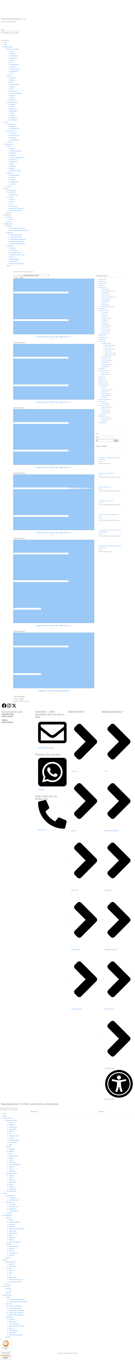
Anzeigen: (16, 277)
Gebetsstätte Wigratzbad (17, 244)
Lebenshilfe (13, 160)
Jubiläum (9, 217)
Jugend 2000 (13, 261)
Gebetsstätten (102, 310)
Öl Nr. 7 (107, 351)
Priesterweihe (14, 71)
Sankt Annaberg (106, 326)
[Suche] (19, 32)
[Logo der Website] (6, 13)
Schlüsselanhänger (15, 93)
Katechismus (14, 250)
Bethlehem (102, 283)
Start (5, 42)
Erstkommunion (14, 64)
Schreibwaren (14, 182)
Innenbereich (11, 131)
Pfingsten (12, 53)
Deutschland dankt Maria (17, 228)
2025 (11, 219)
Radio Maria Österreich (17, 208)
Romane (12, 168)
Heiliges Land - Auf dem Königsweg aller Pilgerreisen (53, 691)
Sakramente (13, 58)
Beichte (12, 60)
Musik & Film (102, 370)
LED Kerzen (13, 133)
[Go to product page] (110, 453)
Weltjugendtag (14, 259)
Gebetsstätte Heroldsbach (18, 239)
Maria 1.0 (13, 257)
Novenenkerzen (14, 135)
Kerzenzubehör (106, 357)
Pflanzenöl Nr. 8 (109, 355)
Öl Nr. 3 (107, 347)
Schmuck (12, 95)
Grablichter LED (14, 129)
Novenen (12, 179)
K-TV (11, 204)
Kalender (12, 177)
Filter (116, 440)
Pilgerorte (13, 166)
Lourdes (12, 115)
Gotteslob (13, 153)
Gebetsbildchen (14, 175)
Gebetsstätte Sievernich (17, 241)
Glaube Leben (8, 224)
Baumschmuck (105, 419)
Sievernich (13, 109)
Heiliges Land (105, 318)
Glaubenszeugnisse (16, 151)
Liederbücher (14, 162)
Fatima (12, 113)
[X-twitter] (14, 705)
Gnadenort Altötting (16, 235)
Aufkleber (13, 78)
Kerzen (6, 122)
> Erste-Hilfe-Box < (12, 120)
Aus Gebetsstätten (12, 102)
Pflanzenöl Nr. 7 (109, 353)
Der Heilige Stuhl (15, 252)
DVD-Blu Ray (13, 195)
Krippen (104, 420)
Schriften (9, 173)
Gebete (12, 148)
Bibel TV (12, 199)
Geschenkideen (14, 84)
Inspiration (10, 246)
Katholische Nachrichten (17, 255)
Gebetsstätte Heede (16, 237)
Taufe (11, 73)
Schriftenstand (8, 144)
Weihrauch (13, 100)
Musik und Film (11, 190)
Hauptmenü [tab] (34, 1111)
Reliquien (101, 380)
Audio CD (12, 193)
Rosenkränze (14, 91)
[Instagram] (9, 705)
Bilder (11, 82)
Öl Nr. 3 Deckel (108, 349)
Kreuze (12, 89)
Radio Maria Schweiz (16, 210)
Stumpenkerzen (14, 140)
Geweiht (12, 87)
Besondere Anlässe (13, 49)
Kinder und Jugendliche (17, 157)
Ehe (11, 62)
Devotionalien (8, 47)
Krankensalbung (15, 69)
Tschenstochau (106, 330)
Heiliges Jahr (102, 337)
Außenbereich (11, 124)
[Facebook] (4, 705)
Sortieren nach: (18, 275)
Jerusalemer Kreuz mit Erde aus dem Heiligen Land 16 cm (54, 337)
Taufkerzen (105, 366)
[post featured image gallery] (27, 292)
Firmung (12, 67)
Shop (5, 45)
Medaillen (104, 403)
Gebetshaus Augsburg (16, 263)
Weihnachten (14, 56)
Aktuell (9, 226)
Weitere (9, 76)
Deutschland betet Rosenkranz (19, 230)
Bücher (9, 146)
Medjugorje (13, 118)
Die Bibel (12, 248)
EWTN (11, 202)
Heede (12, 106)
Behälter (12, 80)
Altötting (12, 104)
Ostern (12, 51)
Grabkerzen (13, 126)
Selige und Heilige (15, 171)
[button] (3, 30)
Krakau (103, 320)
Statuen (12, 98)
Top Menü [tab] (101, 1111)
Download (101, 308)
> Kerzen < (10, 142)
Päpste (12, 164)
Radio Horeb (13, 206)
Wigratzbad (13, 111)
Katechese (13, 155)
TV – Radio (10, 197)
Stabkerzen (13, 137)
